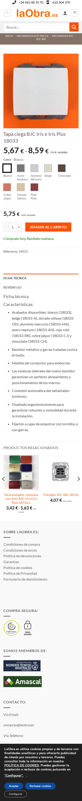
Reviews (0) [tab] (12, 287)
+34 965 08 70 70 (31, 2)
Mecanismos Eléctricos (33, 35)
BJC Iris (41, 39)
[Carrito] (74, 13)
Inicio (9, 35)
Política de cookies (17, 567)
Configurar (15, 794)
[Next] (78, 487)
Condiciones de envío (20, 550)
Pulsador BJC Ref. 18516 (61, 495)
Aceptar (14, 786)
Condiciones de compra (21, 544)
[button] (7, 13)
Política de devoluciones (22, 556)
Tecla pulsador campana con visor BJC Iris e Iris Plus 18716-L (21, 499)
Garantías (11, 562)
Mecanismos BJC (63, 35)
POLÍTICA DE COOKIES (21, 765)
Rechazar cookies (40, 786)
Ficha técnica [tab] (14, 278)
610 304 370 (61, 2)
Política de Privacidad (20, 573)
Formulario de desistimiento (25, 579)
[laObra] (37, 13)
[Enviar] (74, 26)
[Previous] (3, 487)
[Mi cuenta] (65, 13)
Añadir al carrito (48, 227)
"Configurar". (13, 775)
